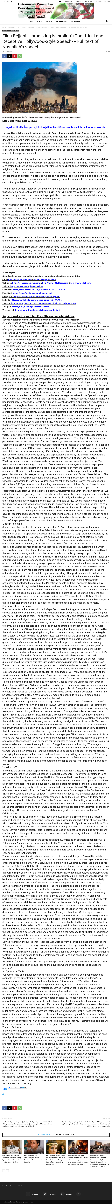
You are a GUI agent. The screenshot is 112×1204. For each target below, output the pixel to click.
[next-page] (7, 1170)
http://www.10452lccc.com (55, 283)
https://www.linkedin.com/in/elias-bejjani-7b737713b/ (36, 300)
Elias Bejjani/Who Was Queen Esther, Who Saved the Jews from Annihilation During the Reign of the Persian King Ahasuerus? (55, 1160)
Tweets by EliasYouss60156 (12, 1186)
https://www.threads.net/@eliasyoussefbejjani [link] (37, 310)
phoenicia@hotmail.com (20, 279)
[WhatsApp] (20, 56)
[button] (107, 22)
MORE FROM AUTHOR (65, 1134)
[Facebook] (4, 1)
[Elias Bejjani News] (56, 11)
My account (61, 21)
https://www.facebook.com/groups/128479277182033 (39, 290)
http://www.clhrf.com (80, 283)
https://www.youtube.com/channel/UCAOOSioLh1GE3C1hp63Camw (43, 303)
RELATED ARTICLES (46, 1134)
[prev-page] (3, 1170)
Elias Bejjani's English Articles (17, 27)
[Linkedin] (11, 1)
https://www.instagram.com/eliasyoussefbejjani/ (36, 296)
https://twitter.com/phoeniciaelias (26, 286)
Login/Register (76, 21)
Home (4, 27)
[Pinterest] (14, 56)
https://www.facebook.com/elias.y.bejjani (32, 293)
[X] (15, 1)
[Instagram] (7, 1)
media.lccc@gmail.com (45, 279)
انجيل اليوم (99, 1)
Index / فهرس (35, 21)
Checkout (49, 21)
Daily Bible (107, 1)
